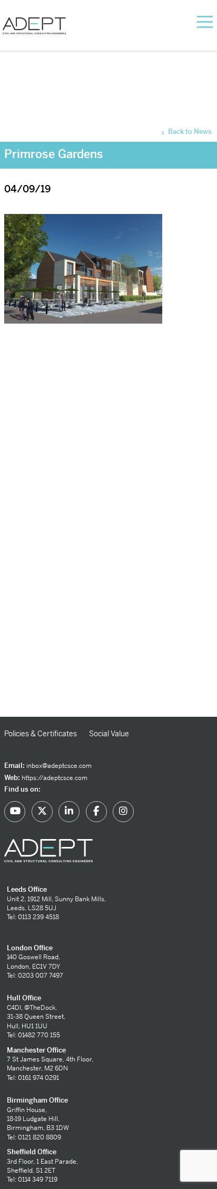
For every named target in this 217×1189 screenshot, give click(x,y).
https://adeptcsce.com (54, 778)
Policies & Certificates (40, 733)
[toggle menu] (192, 21)
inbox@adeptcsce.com (59, 766)
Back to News (189, 131)
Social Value (109, 733)
